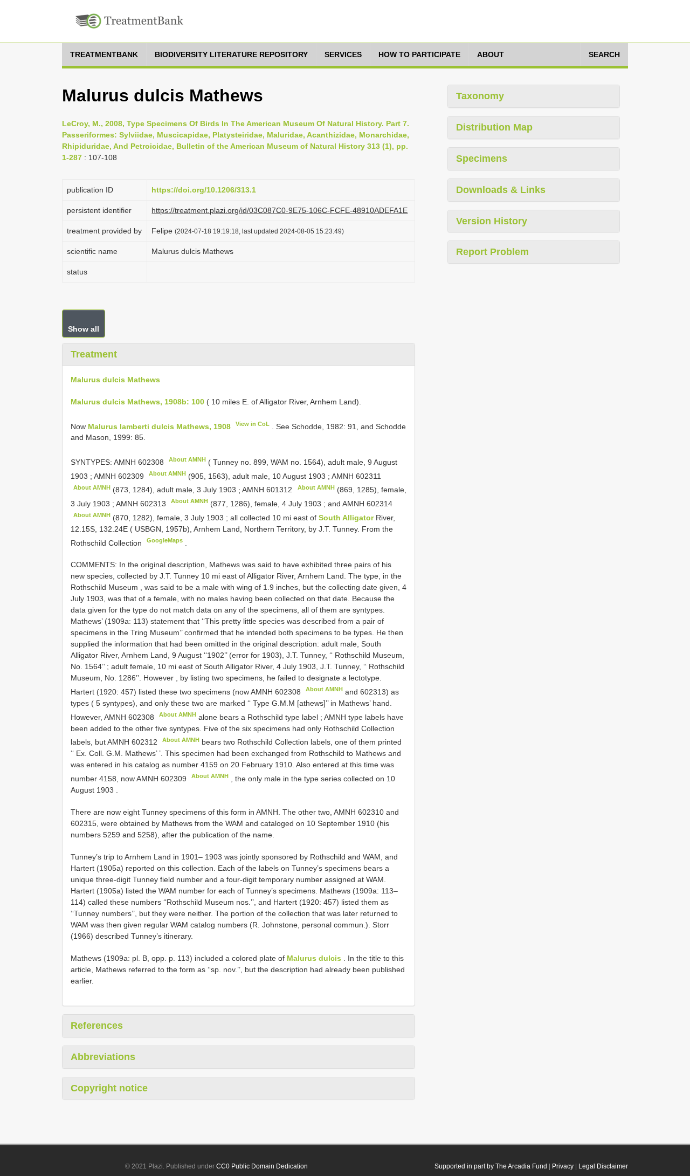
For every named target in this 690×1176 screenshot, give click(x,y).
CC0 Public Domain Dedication (262, 1166)
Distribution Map (494, 127)
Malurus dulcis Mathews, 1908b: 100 (137, 401)
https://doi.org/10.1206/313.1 (203, 189)
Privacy (563, 1166)
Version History (491, 221)
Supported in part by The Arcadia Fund (490, 1166)
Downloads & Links (501, 189)
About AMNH (187, 459)
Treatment (94, 354)
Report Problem (492, 251)
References (97, 1025)
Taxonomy (480, 96)
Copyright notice (109, 1088)
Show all (83, 329)
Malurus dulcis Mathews (115, 379)
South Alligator (347, 517)
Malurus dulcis (314, 958)
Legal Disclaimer (603, 1166)
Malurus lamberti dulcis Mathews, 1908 (159, 426)
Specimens (481, 158)
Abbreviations (103, 1056)
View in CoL (253, 424)
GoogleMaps (165, 540)
